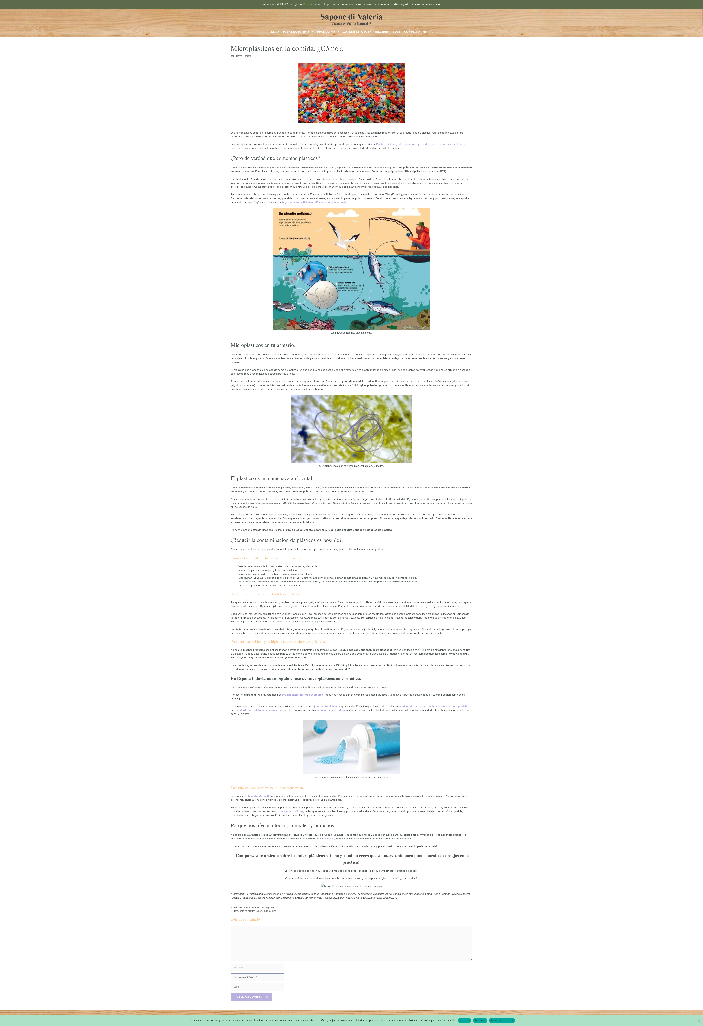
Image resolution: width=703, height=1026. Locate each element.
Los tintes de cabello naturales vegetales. (254, 907)
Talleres (382, 31)
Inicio (274, 31)
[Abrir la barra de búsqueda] (431, 31)
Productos (326, 31)
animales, (329, 838)
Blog (397, 31)
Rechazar (480, 1020)
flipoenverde (284, 811)
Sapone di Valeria (351, 16)
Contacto (412, 31)
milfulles (298, 811)
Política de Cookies (502, 1020)
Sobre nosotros (295, 31)
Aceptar (464, 1020)
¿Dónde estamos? (357, 31)
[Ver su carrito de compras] (425, 31)
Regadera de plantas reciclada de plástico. (255, 911)
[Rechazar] (698, 1020)
